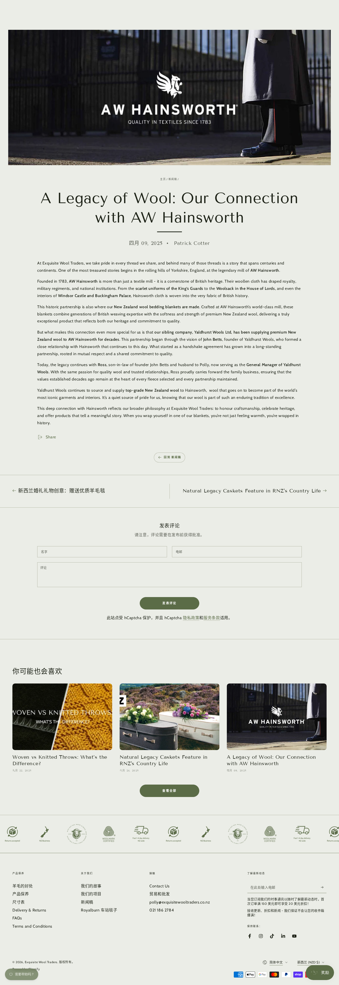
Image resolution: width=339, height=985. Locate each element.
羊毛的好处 (22, 886)
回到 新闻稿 (172, 457)
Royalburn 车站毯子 (99, 910)
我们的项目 (91, 894)
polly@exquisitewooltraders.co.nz (179, 902)
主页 (163, 179)
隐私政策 (191, 617)
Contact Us (159, 886)
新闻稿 (173, 179)
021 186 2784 (161, 910)
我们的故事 (91, 886)
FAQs (17, 918)
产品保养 (20, 894)
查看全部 (169, 791)
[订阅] (324, 887)
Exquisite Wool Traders (41, 962)
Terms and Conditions (32, 926)
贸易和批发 (159, 894)
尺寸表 (18, 902)
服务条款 (211, 617)
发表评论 (169, 603)
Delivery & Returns (29, 910)
